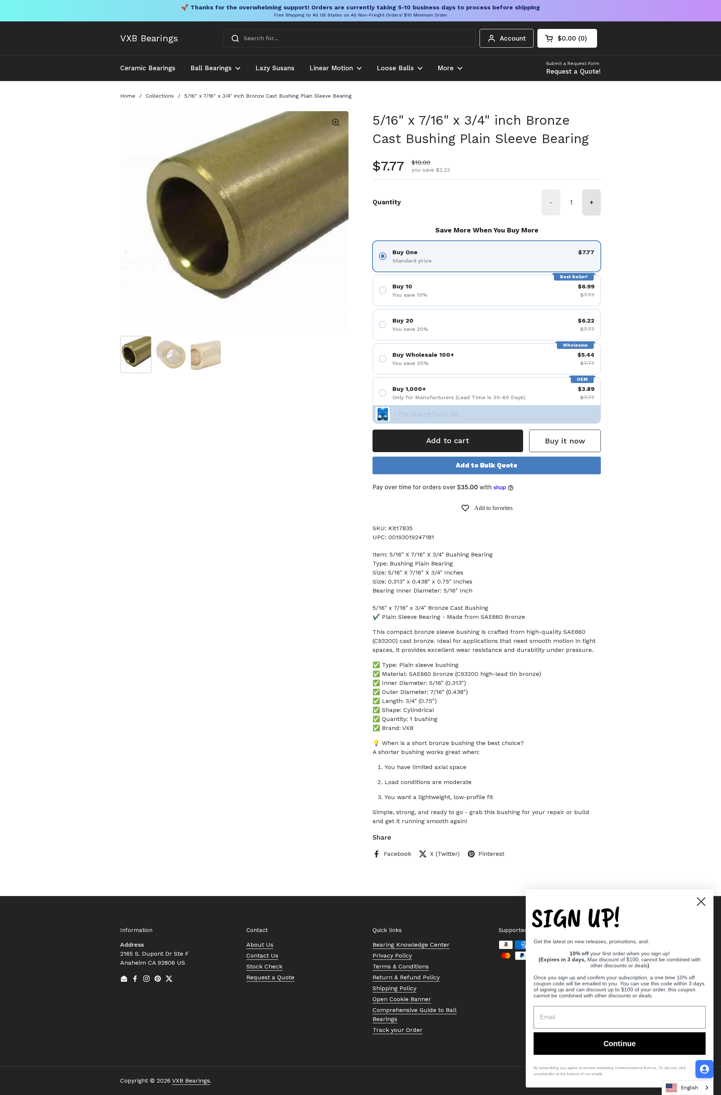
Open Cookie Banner (402, 999)
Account (513, 38)
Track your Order (397, 1029)
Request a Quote (270, 977)
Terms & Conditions (401, 966)
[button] (567, 38)
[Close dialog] (701, 901)
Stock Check (264, 966)
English (689, 1087)
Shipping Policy (394, 988)
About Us (259, 944)
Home (127, 96)
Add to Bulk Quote (486, 465)
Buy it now (565, 440)
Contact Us (262, 955)
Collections (160, 96)
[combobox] (349, 38)
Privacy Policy (392, 955)
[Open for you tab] (704, 1069)
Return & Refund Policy (406, 977)
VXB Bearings (149, 38)
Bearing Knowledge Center (411, 944)
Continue (619, 1043)
